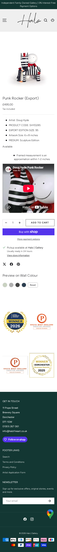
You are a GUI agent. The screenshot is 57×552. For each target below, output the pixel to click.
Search (6, 456)
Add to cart (40, 222)
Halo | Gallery (32, 533)
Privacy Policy (9, 467)
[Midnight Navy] (24, 285)
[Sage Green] (5, 285)
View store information (18, 255)
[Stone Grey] (11, 285)
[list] (28, 65)
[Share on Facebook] (11, 264)
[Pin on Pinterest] (18, 264)
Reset (33, 285)
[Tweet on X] (4, 264)
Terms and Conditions (13, 462)
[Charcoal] (17, 285)
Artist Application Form (14, 472)
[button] (52, 20)
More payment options (28, 239)
